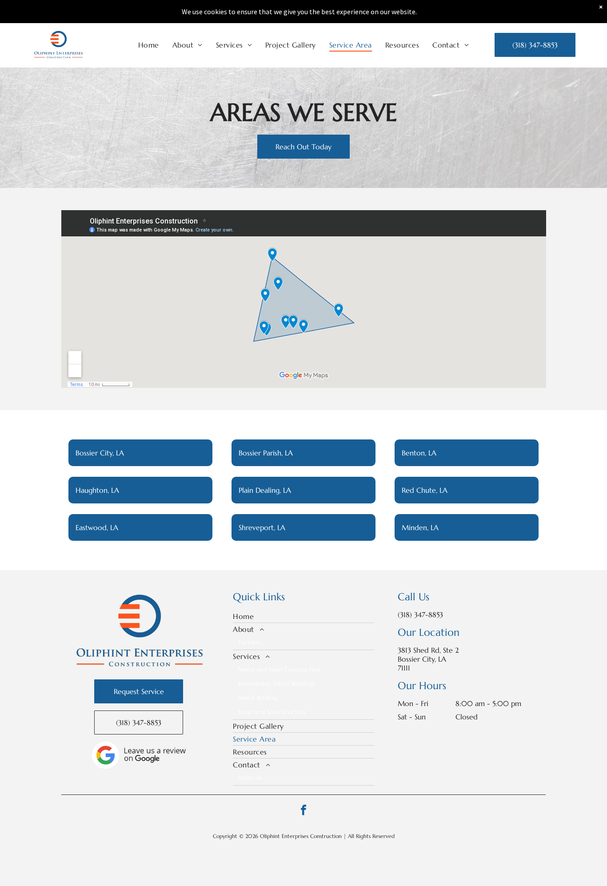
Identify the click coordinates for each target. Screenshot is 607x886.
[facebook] (303, 811)
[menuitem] (149, 45)
